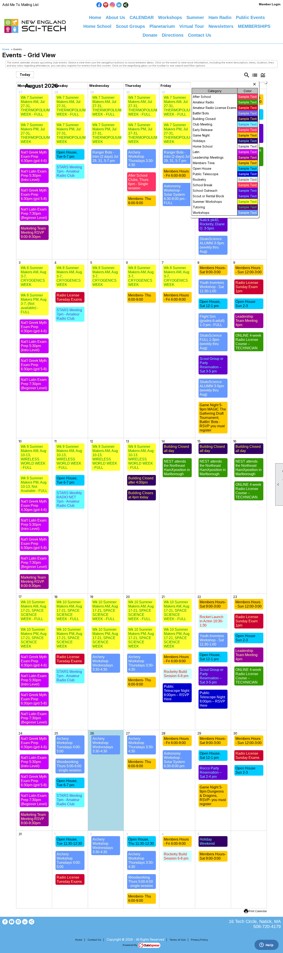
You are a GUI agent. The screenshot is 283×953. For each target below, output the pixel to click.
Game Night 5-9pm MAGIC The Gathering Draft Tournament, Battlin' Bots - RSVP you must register (213, 417)
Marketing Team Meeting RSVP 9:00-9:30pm (33, 232)
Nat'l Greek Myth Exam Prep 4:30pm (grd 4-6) (34, 156)
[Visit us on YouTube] (106, 5)
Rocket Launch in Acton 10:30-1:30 (211, 621)
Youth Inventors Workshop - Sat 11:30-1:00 (212, 287)
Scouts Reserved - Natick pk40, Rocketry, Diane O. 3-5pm (212, 220)
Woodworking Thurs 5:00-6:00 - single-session (69, 766)
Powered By (130, 945)
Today (25, 74)
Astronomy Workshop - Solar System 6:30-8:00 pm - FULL (175, 194)
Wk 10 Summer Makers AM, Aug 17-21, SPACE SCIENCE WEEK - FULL (33, 610)
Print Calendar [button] (258, 911)
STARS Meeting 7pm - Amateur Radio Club (69, 171)
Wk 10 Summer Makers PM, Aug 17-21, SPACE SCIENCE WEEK (33, 638)
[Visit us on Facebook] (99, 5)
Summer (195, 17)
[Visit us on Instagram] (112, 5)
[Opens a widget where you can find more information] (266, 945)
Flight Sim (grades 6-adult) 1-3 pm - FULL (212, 321)
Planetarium (162, 26)
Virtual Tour (191, 26)
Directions (173, 35)
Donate (150, 35)
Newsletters (220, 26)
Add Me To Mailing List (20, 4)
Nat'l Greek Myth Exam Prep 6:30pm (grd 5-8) (34, 194)
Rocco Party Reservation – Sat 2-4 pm (211, 772)
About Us (115, 17)
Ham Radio (219, 17)
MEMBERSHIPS (254, 26)
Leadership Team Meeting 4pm (246, 321)
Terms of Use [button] (178, 939)
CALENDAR (142, 17)
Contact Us (199, 35)
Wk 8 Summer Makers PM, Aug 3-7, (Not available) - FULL (33, 303)
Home (95, 17)
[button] (263, 74)
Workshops (170, 17)
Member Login (270, 4)
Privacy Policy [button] (199, 939)
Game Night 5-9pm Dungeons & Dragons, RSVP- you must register (213, 795)
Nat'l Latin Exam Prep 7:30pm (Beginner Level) (34, 213)
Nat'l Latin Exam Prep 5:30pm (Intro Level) (33, 175)
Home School (97, 26)
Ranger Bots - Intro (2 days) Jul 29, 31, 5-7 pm (105, 156)
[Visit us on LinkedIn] (119, 5)
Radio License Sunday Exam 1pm (246, 287)
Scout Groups (130, 26)
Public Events (250, 17)
